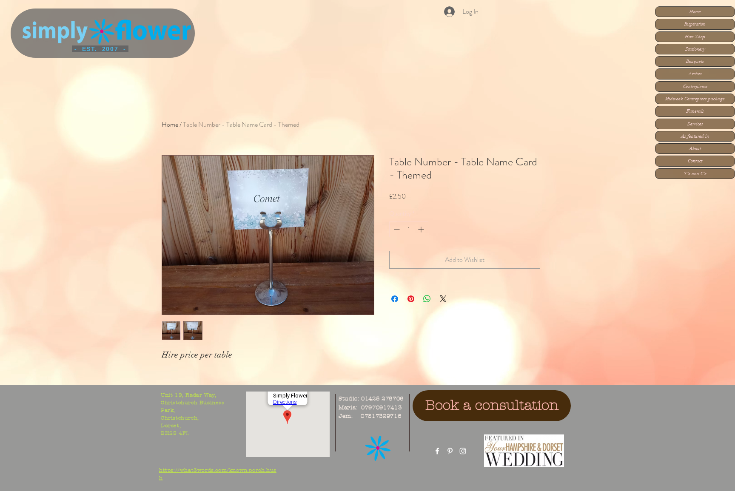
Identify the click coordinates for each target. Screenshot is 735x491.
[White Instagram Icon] (463, 451)
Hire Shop (695, 37)
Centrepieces (695, 86)
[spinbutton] (408, 229)
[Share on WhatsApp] (427, 299)
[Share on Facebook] (395, 299)
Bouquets (695, 61)
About (695, 148)
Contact (695, 161)
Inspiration (695, 24)
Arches (695, 74)
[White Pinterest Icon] (450, 451)
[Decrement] (395, 229)
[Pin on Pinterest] (411, 299)
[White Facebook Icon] (437, 451)
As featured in (695, 136)
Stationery (695, 49)
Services (695, 124)
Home (695, 11)
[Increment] (421, 229)
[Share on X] (443, 299)
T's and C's (695, 173)
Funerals (695, 111)
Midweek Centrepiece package (695, 99)
